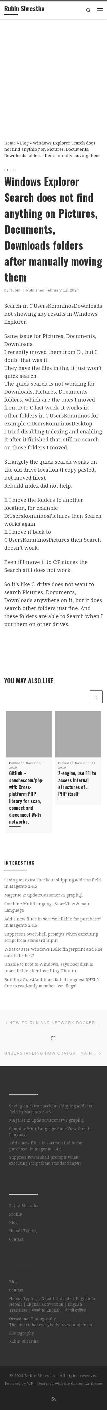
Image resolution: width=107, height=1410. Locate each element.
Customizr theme (86, 1383)
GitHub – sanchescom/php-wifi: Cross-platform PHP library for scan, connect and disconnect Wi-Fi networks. (26, 797)
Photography (21, 1333)
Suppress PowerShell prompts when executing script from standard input (51, 937)
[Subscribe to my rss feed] (54, 1399)
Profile (15, 1214)
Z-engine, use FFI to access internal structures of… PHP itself (77, 783)
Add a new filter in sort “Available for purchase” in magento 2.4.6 (52, 922)
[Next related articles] (96, 696)
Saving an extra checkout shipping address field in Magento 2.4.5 (52, 883)
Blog (24, 143)
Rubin (15, 290)
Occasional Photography (32, 1319)
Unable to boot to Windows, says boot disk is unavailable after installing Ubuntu (48, 967)
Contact (16, 1239)
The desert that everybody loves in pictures (50, 1325)
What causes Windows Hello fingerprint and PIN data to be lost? (53, 952)
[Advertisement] (53, 75)
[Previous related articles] (82, 696)
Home (10, 143)
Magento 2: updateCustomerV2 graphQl (43, 895)
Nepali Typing (23, 1230)
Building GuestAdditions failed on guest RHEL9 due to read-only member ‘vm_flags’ (51, 982)
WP (30, 1383)
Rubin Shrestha (24, 1205)
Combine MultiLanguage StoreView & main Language (47, 907)
